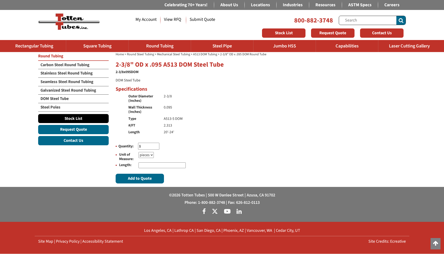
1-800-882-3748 (211, 202)
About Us (229, 5)
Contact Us (382, 33)
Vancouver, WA (259, 230)
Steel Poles (50, 107)
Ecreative (398, 241)
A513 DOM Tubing (205, 54)
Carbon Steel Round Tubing (64, 65)
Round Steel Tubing (140, 54)
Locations (260, 5)
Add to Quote (140, 178)
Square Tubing (97, 46)
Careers (391, 5)
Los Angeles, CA (158, 230)
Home (120, 54)
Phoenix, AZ (233, 230)
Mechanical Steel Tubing (173, 54)
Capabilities (347, 46)
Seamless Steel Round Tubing (66, 82)
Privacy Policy (68, 241)
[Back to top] (436, 243)
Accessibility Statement (102, 241)
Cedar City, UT (288, 230)
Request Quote (332, 33)
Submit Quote (202, 19)
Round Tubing (159, 46)
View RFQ (172, 19)
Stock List (284, 33)
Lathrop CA (184, 230)
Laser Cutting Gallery (409, 46)
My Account (146, 19)
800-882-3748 (313, 20)
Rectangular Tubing (34, 46)
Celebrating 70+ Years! (185, 5)
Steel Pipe (222, 46)
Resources (325, 5)
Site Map (45, 241)
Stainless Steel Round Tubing (66, 73)
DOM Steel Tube (54, 99)
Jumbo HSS (284, 46)
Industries (292, 5)
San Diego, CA (209, 230)
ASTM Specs (359, 5)
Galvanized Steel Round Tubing (68, 90)
